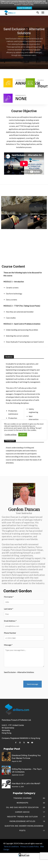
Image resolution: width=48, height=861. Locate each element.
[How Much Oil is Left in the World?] (6, 783)
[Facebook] (15, 742)
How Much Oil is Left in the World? (26, 783)
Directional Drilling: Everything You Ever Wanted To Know (26, 756)
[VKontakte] (28, 742)
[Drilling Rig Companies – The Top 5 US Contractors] (6, 770)
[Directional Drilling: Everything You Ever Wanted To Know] (6, 756)
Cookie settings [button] (11, 435)
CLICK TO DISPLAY (24, 8)
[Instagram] (19, 742)
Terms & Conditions (11, 846)
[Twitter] (23, 742)
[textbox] (24, 307)
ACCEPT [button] (23, 434)
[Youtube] (32, 742)
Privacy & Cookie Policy (29, 846)
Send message (32, 684)
